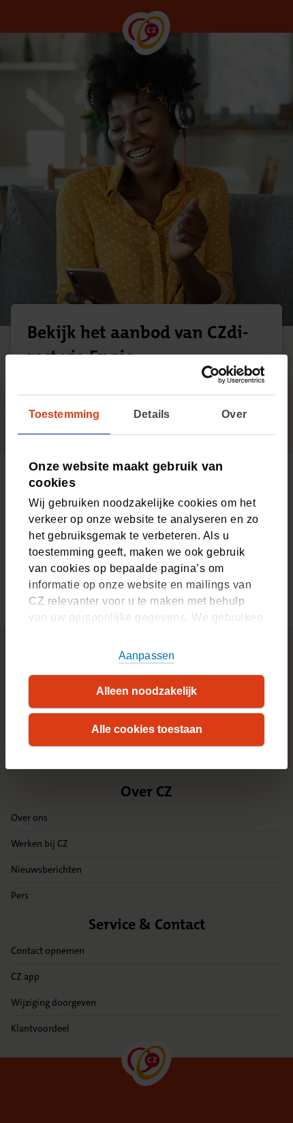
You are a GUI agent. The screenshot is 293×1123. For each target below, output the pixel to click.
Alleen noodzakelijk (146, 691)
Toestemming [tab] (64, 414)
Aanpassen (146, 655)
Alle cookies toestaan (146, 729)
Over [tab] (233, 414)
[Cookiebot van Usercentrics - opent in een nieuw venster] (205, 374)
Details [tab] (152, 414)
